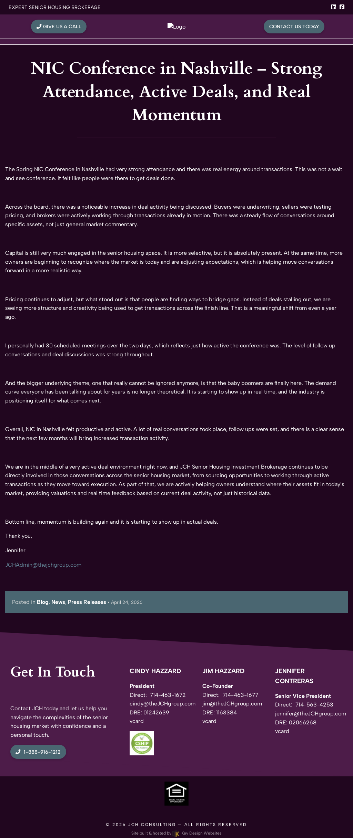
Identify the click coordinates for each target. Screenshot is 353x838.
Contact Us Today (294, 26)
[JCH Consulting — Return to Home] (176, 26)
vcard (137, 721)
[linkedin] (333, 7)
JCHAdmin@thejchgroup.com (43, 565)
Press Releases (87, 602)
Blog (43, 602)
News (58, 602)
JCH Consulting (152, 824)
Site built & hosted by (176, 833)
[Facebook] (342, 7)
